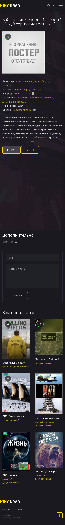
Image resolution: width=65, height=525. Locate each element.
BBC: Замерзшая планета (17, 416)
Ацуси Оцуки (42, 81)
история (49, 422)
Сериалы (48, 97)
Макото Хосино (24, 81)
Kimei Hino (8, 85)
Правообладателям (12, 509)
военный (39, 422)
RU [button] (54, 5)
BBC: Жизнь (9, 475)
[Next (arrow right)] (59, 262)
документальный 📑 (22, 93)
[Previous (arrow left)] (5, 262)
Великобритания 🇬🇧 (24, 109)
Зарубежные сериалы (29, 97)
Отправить (17, 295)
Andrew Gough (21, 89)
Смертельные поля (13, 362)
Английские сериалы (14, 101)
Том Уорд (35, 89)
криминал (7, 366)
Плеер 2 (11, 149)
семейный (7, 479)
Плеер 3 (30, 149)
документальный (21, 366)
